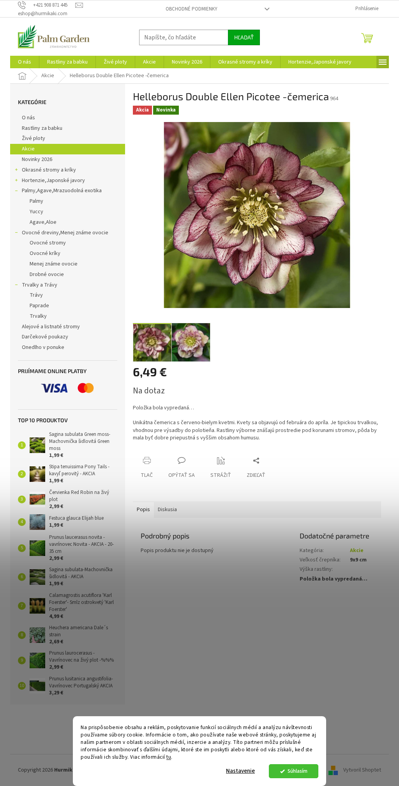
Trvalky (38, 316)
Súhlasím (297, 771)
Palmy (36, 201)
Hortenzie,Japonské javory (53, 180)
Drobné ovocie (47, 274)
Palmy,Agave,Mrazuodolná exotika (62, 191)
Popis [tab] (143, 509)
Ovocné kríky (45, 253)
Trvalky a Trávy (39, 285)
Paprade (39, 306)
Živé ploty (33, 138)
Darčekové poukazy (45, 337)
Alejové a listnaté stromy (51, 327)
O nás (28, 118)
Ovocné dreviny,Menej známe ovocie (65, 233)
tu (168, 757)
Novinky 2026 (37, 159)
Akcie (28, 149)
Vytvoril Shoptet (362, 770)
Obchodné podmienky (191, 8)
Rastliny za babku (42, 128)
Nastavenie (240, 771)
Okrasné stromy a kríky (49, 170)
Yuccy (36, 212)
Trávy (36, 295)
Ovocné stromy (48, 243)
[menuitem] (24, 62)
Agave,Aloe (43, 222)
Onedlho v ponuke (43, 347)
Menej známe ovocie (54, 264)
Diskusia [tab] (167, 509)
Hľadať (244, 37)
